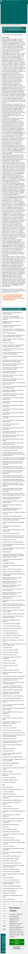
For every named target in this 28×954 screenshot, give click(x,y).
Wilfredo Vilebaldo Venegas (9, 332)
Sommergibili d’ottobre (7, 750)
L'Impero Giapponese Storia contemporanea (13, 613)
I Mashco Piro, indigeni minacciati (10, 869)
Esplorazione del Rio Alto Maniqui (10, 824)
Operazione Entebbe (7, 771)
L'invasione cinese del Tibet (9, 660)
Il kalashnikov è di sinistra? (9, 893)
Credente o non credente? (8, 782)
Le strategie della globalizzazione (10, 633)
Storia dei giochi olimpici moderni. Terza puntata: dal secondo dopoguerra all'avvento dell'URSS (13, 485)
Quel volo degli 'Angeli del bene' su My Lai (12, 888)
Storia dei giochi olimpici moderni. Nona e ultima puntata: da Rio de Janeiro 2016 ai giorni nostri (12, 463)
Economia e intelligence (8, 877)
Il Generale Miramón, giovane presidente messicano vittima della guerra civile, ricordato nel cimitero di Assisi (13, 454)
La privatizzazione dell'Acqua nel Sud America (13, 676)
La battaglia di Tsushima (8, 563)
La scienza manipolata (7, 791)
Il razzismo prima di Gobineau (9, 727)
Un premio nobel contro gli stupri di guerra (12, 542)
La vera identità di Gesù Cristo (9, 630)
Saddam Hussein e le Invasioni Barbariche (12, 696)
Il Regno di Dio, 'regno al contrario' (10, 637)
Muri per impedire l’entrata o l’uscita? (11, 730)
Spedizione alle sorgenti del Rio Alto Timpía (13, 818)
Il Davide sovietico (6, 551)
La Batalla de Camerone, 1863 (10, 665)
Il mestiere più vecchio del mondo (10, 808)
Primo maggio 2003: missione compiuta (12, 635)
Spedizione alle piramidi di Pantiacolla (11, 886)
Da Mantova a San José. (8, 342)
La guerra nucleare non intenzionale (11, 871)
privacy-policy (5, 951)
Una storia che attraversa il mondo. (11, 533)
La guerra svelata (6, 806)
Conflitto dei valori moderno (9, 794)
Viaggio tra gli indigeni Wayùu (9, 890)
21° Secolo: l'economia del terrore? (11, 880)
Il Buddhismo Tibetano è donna (10, 780)
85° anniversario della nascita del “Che (11, 863)
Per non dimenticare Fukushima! (10, 650)
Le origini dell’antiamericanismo (10, 450)
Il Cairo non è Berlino (7, 765)
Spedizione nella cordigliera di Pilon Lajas (12, 789)
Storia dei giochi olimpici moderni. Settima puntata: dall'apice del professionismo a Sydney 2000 (12, 472)
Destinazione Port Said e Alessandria (11, 607)
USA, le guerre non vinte (8, 837)
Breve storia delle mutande (9, 663)
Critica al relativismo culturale (9, 829)
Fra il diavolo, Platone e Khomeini (10, 670)
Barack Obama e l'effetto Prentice (10, 763)
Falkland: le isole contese (8, 748)
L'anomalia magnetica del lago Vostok (11, 698)
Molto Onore (5, 827)
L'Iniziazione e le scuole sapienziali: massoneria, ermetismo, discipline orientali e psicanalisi (13, 318)
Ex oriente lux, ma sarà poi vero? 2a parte (12, 901)
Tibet (3, 784)
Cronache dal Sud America (9, 777)
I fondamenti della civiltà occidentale (11, 623)
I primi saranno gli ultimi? (8, 899)
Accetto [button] (17, 940)
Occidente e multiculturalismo (9, 738)
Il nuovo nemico (6, 715)
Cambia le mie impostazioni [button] (17, 947)
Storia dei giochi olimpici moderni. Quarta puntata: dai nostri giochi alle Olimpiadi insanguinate (12, 490)
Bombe (4, 667)
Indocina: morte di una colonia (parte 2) (12, 569)
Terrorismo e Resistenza (8, 846)
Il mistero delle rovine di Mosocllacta (11, 856)
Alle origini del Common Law (9, 539)
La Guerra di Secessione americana (11, 626)
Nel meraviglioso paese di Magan (10, 858)
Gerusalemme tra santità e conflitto (11, 831)
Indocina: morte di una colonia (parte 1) (12, 571)
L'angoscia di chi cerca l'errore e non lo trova (13, 732)
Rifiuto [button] (17, 943)
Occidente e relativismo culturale (10, 652)
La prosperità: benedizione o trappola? (11, 628)
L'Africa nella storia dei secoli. (9, 654)
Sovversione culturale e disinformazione (12, 800)
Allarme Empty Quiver (7, 787)
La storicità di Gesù (7, 647)
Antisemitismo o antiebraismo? (10, 860)
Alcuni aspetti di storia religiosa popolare (12, 516)
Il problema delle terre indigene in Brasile (12, 689)
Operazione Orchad (7, 725)
